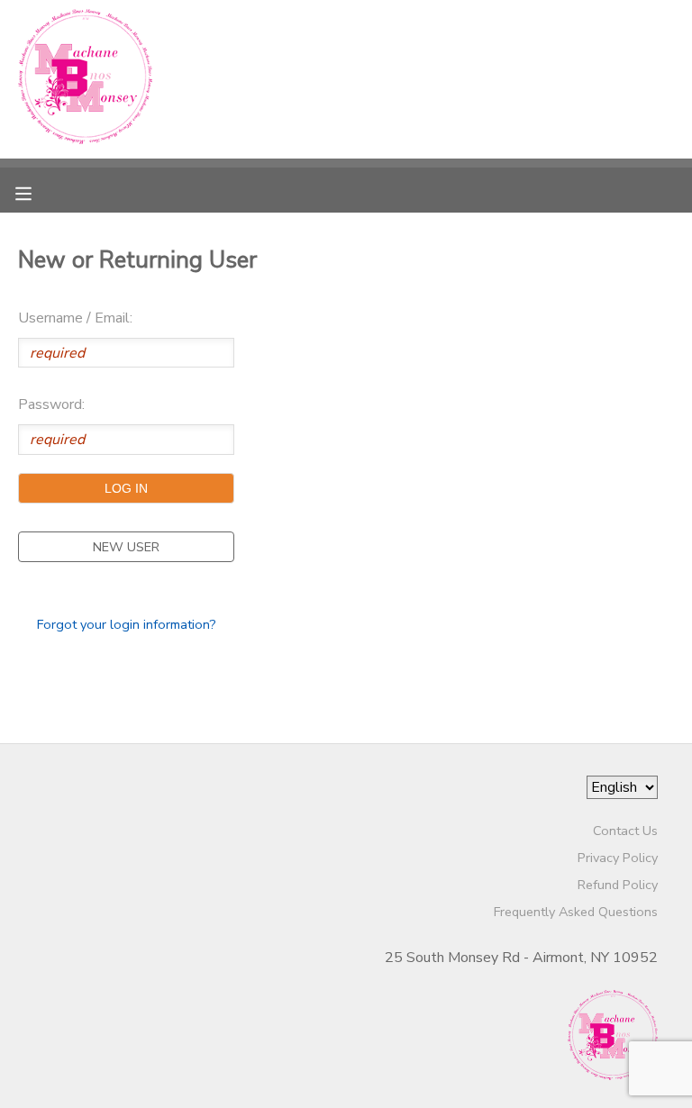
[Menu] (37, 192)
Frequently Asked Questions (576, 912)
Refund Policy (618, 885)
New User (126, 547)
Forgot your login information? (126, 624)
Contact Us (625, 831)
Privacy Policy (618, 858)
